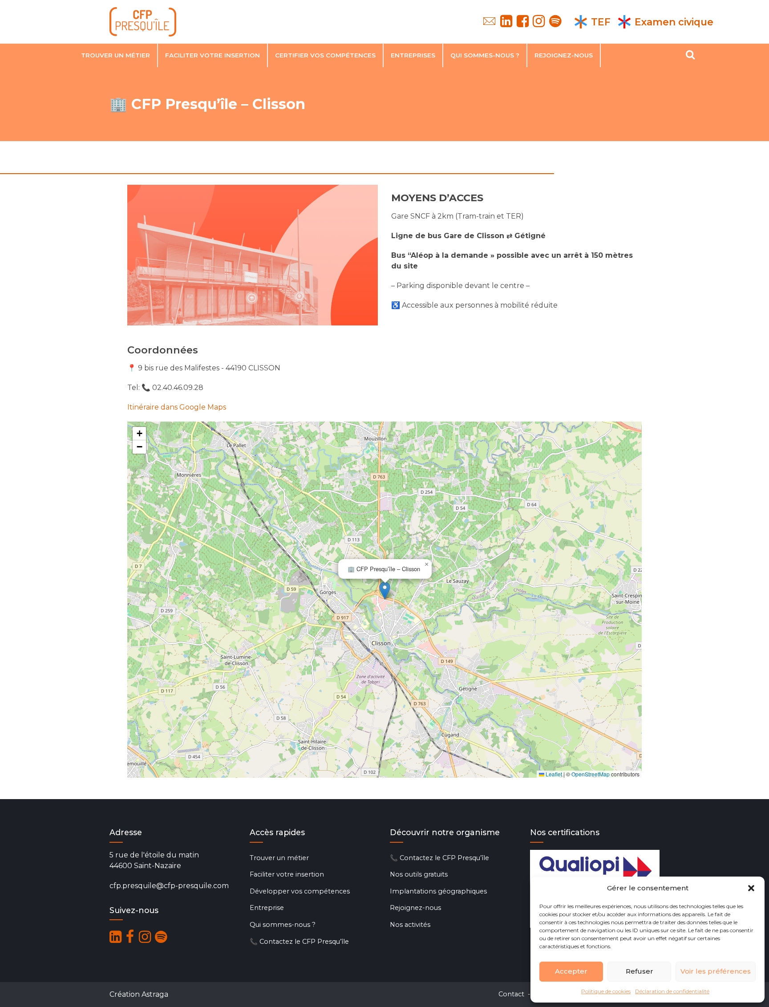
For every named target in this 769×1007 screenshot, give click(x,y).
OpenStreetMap (590, 774)
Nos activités (410, 925)
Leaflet (553, 774)
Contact (511, 994)
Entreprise (267, 908)
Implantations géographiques (438, 891)
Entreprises (413, 55)
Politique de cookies (606, 991)
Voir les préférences (715, 971)
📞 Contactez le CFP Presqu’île (299, 942)
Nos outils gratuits (419, 874)
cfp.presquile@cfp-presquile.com (169, 885)
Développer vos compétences (300, 891)
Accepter (571, 971)
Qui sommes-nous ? (484, 55)
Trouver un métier (115, 55)
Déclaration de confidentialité (672, 991)
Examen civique (674, 22)
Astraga (155, 994)
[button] (751, 888)
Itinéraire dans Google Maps (176, 407)
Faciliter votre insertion (212, 55)
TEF (601, 22)
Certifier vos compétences (325, 55)
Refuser (639, 971)
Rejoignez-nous (563, 55)
